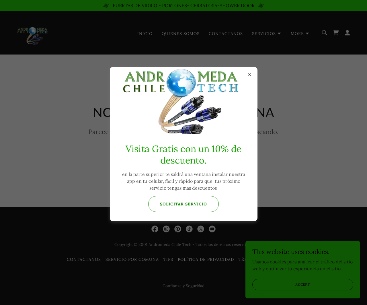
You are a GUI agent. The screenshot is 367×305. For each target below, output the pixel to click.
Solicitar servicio (183, 204)
